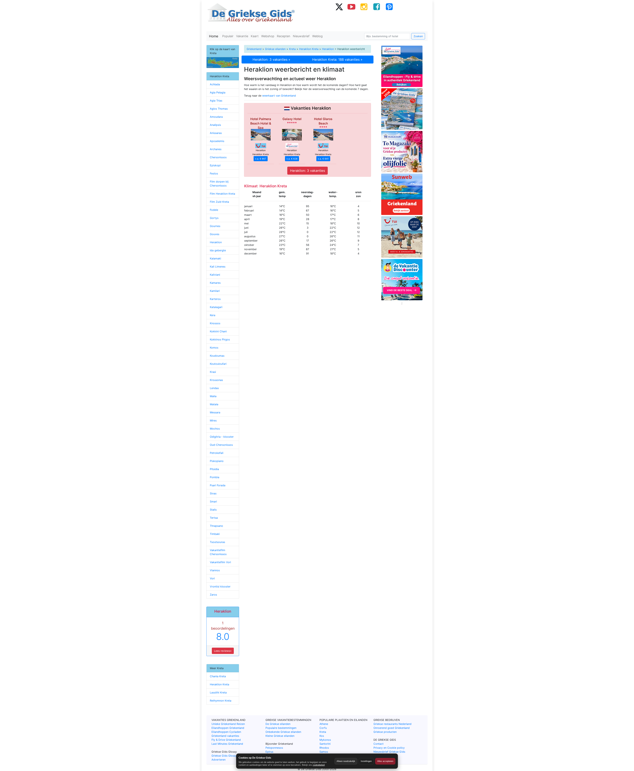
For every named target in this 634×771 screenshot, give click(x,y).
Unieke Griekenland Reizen (228, 724)
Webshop (267, 36)
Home (213, 36)
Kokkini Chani (218, 331)
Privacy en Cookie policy (389, 747)
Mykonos (325, 739)
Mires (213, 420)
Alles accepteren (385, 761)
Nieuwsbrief (301, 36)
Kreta (292, 49)
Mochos (215, 428)
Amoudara (216, 116)
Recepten (283, 36)
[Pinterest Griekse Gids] (389, 6)
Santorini (325, 743)
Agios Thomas (219, 108)
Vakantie (242, 36)
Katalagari (216, 307)
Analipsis (215, 124)
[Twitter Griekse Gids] (339, 6)
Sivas (213, 493)
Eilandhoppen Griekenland (227, 727)
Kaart (255, 36)
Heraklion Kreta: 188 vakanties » (337, 60)
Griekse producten (385, 731)
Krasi (213, 372)
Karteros (215, 299)
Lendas (214, 388)
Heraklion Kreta (308, 49)
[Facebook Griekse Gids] (376, 6)
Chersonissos (218, 157)
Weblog (317, 36)
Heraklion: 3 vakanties (307, 171)
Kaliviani (215, 274)
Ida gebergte (218, 250)
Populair (227, 36)
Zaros (213, 594)
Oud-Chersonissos (221, 444)
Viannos (215, 570)
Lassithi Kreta (218, 692)
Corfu (323, 727)
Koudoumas (217, 355)
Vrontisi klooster (220, 586)
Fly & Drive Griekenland (226, 739)
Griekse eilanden (275, 49)
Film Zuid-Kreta (219, 201)
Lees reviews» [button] (223, 650)
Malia (213, 396)
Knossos (215, 323)
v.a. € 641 (323, 158)
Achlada (215, 84)
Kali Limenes (217, 266)
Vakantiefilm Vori (220, 562)
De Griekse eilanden (277, 724)
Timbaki (215, 534)
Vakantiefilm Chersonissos (218, 552)
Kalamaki (215, 258)
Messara (215, 412)
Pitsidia (214, 469)
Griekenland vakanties (225, 735)
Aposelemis (217, 141)
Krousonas (216, 380)
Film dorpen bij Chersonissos (219, 183)
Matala (214, 404)
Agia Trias (216, 100)
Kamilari (215, 290)
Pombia (214, 477)
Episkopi (215, 165)
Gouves (214, 234)
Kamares (215, 282)
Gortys (214, 218)
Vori (212, 578)
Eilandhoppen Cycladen (226, 731)
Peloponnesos (274, 747)
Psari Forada (217, 485)
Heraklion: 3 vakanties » (271, 60)
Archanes (215, 149)
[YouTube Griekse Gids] (351, 6)
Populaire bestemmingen (280, 727)
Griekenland (254, 49)
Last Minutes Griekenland (227, 743)
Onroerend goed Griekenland (391, 727)
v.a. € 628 (292, 158)
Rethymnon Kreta (220, 700)
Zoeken (418, 36)
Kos (321, 735)
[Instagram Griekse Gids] (364, 6)
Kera (212, 315)
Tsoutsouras (217, 542)
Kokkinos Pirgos (220, 339)
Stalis (213, 509)
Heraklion (328, 49)
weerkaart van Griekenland (279, 95)
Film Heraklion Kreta (222, 193)
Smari (213, 501)
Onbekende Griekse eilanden (283, 731)
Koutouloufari (218, 363)
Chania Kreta (218, 676)
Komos (214, 347)
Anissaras (216, 133)
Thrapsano (216, 525)
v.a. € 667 (260, 158)
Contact (378, 743)
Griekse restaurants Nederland (392, 724)
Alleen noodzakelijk (346, 761)
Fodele (214, 209)
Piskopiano (217, 461)
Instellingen (366, 761)
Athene (323, 724)
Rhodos (324, 747)
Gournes (215, 226)
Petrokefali (216, 453)
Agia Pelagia (217, 92)
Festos (214, 173)
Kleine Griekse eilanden (279, 735)
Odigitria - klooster (222, 436)
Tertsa (214, 517)
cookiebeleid (319, 765)
